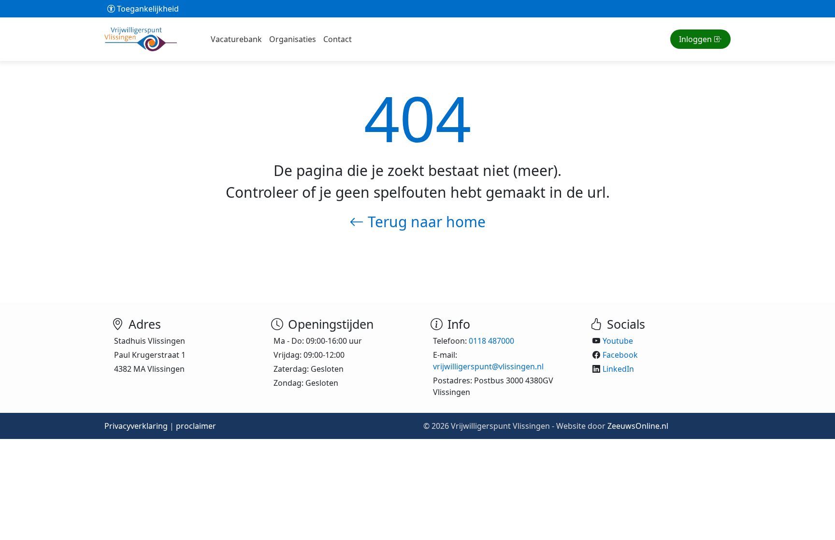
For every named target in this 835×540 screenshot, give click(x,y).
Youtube (618, 341)
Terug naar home (425, 222)
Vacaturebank (236, 39)
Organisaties (292, 39)
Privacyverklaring (136, 426)
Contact (337, 39)
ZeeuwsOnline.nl (637, 426)
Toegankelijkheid (147, 8)
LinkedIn (618, 369)
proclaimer (196, 426)
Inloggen (695, 39)
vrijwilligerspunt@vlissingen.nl (488, 366)
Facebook (620, 355)
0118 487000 (491, 341)
